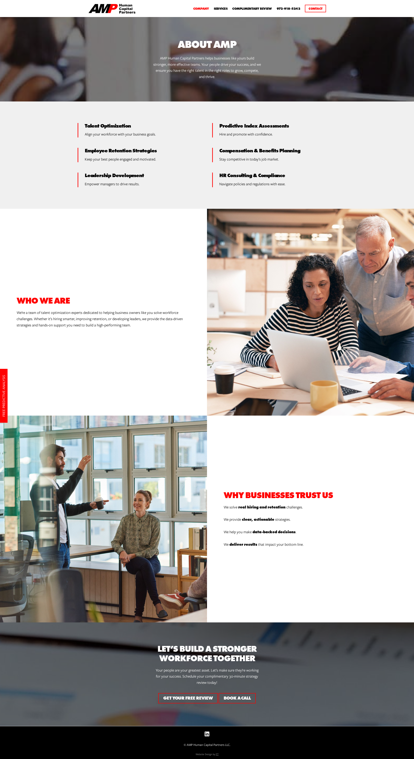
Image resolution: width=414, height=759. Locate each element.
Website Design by (207, 754)
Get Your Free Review (188, 698)
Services (220, 8)
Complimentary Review (252, 8)
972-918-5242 (288, 8)
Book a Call (237, 698)
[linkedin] (207, 734)
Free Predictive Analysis (3, 395)
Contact (315, 8)
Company (201, 8)
